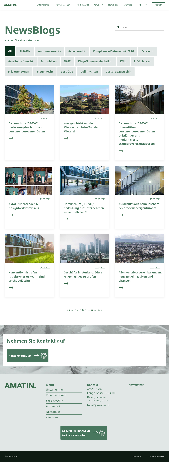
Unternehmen (43, 5)
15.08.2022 (155, 199)
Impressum (137, 457)
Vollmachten (89, 71)
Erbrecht (148, 51)
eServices (128, 5)
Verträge (67, 71)
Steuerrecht (45, 71)
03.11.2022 (45, 118)
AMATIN (24, 51)
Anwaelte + (53, 406)
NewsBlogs (113, 5)
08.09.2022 (100, 199)
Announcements (49, 51)
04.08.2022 (45, 267)
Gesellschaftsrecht (20, 61)
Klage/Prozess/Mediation (95, 61)
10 (88, 310)
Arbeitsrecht (76, 51)
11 (92, 310)
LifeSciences (142, 61)
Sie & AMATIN (83, 5)
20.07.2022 (100, 267)
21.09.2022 (45, 199)
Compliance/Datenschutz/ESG (113, 51)
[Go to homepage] (10, 5)
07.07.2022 (155, 267)
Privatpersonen (63, 5)
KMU (123, 61)
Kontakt (158, 5)
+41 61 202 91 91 (98, 401)
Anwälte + (98, 5)
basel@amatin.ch (98, 405)
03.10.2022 (155, 118)
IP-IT (67, 61)
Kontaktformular (20, 355)
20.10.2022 (100, 118)
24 (99, 310)
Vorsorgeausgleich (118, 71)
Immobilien (49, 61)
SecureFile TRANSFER (76, 432)
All (10, 51)
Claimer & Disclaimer (156, 457)
